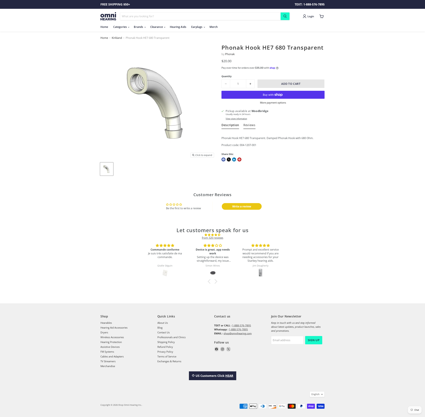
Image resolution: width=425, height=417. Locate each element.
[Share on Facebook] (223, 159)
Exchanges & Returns (169, 361)
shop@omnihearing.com (238, 333)
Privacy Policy (165, 351)
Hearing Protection (111, 342)
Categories (120, 27)
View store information (236, 119)
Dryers (104, 332)
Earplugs (197, 27)
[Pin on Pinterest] (239, 159)
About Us (162, 322)
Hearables (106, 322)
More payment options (273, 102)
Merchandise (107, 366)
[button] (210, 281)
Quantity (226, 76)
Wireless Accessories (112, 337)
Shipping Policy (166, 342)
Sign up (314, 340)
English (315, 394)
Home (104, 27)
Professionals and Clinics (171, 337)
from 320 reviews (212, 238)
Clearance (157, 27)
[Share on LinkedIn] (234, 159)
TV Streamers (108, 361)
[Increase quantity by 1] (250, 83)
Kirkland (117, 37)
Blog (160, 327)
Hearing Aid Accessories (114, 327)
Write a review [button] (241, 206)
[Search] (285, 16)
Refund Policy (165, 346)
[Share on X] (229, 159)
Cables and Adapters (112, 356)
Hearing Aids (178, 27)
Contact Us (163, 332)
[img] (212, 234)
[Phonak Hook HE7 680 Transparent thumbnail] (106, 169)
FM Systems (107, 351)
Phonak (230, 54)
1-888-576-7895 (241, 325)
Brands (139, 27)
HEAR (229, 376)
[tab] (230, 126)
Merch (214, 27)
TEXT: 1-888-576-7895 (310, 4)
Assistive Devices (110, 346)
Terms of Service (166, 356)
